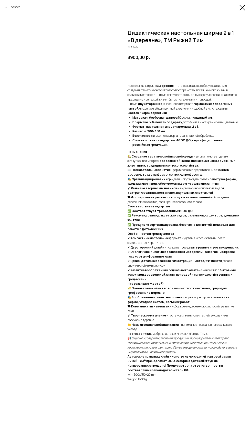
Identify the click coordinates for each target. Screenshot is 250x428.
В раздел (15, 7)
